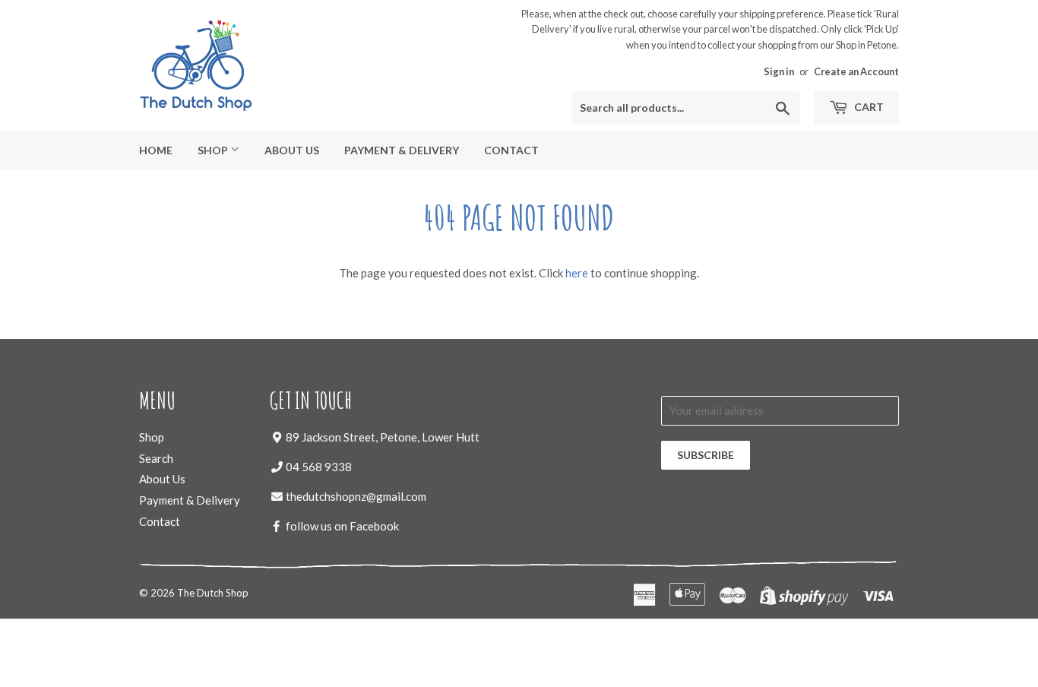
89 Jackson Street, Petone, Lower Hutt (382, 437)
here (576, 273)
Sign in (779, 71)
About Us (291, 150)
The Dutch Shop (212, 593)
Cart (868, 106)
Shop (214, 150)
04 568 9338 (319, 466)
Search (156, 458)
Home (155, 150)
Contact (511, 150)
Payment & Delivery (401, 150)
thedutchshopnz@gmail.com (356, 496)
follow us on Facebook (342, 526)
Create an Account (856, 71)
